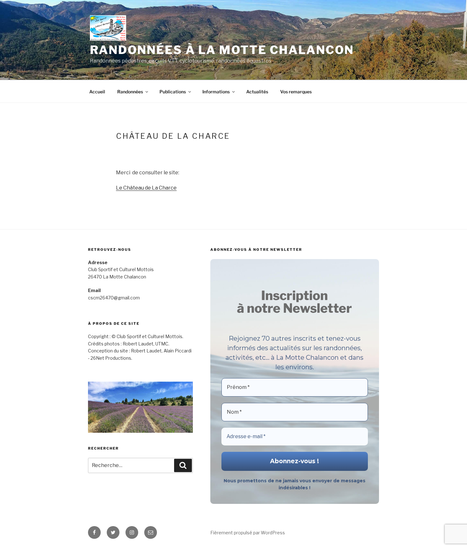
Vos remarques (296, 91)
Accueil (97, 91)
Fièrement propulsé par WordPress (247, 532)
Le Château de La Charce (146, 188)
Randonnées (130, 91)
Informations (216, 91)
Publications (172, 91)
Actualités (257, 91)
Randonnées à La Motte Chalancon (222, 50)
